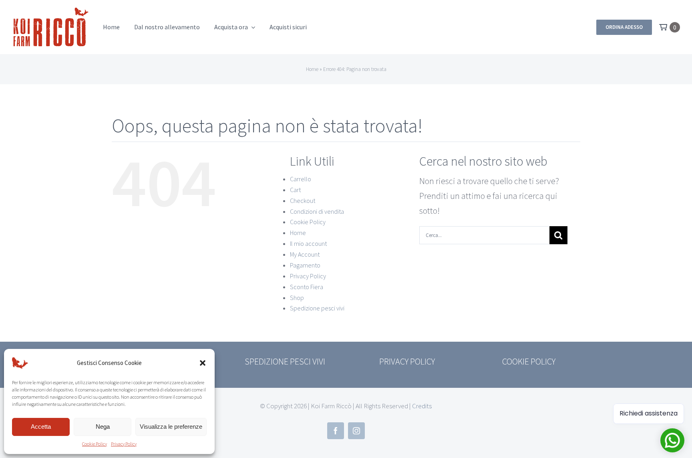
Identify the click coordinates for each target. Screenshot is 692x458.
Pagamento (305, 265)
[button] (203, 363)
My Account (305, 254)
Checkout (302, 201)
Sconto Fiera (306, 287)
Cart (295, 190)
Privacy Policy (124, 444)
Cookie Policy (94, 444)
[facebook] (335, 430)
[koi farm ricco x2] (51, 10)
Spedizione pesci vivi (317, 308)
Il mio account (308, 243)
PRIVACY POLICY (407, 361)
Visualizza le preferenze (171, 426)
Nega (103, 426)
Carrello (300, 179)
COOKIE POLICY (528, 361)
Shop (297, 298)
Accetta (41, 426)
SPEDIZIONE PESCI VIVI (285, 361)
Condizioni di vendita (317, 211)
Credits (422, 405)
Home (312, 69)
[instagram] (356, 430)
